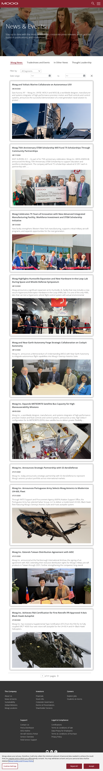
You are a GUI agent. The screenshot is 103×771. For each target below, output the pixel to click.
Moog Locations (11, 708)
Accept (91, 766)
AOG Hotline (25, 731)
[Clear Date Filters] (91, 76)
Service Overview (27, 737)
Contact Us (24, 725)
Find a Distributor (27, 728)
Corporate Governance (45, 702)
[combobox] (31, 71)
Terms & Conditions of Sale (62, 728)
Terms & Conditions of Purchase (64, 734)
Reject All (74, 766)
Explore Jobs (72, 696)
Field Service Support (28, 740)
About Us (8, 696)
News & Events (11, 699)
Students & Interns (74, 699)
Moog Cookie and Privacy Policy (21, 761)
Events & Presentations (45, 705)
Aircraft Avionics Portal (29, 734)
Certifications (57, 725)
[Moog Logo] (9, 3)
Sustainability (10, 702)
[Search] (92, 3)
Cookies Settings (10, 766)
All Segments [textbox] (27, 71)
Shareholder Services (44, 708)
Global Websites (11, 705)
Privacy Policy (57, 737)
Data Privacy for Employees (62, 731)
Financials (39, 696)
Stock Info (40, 699)
